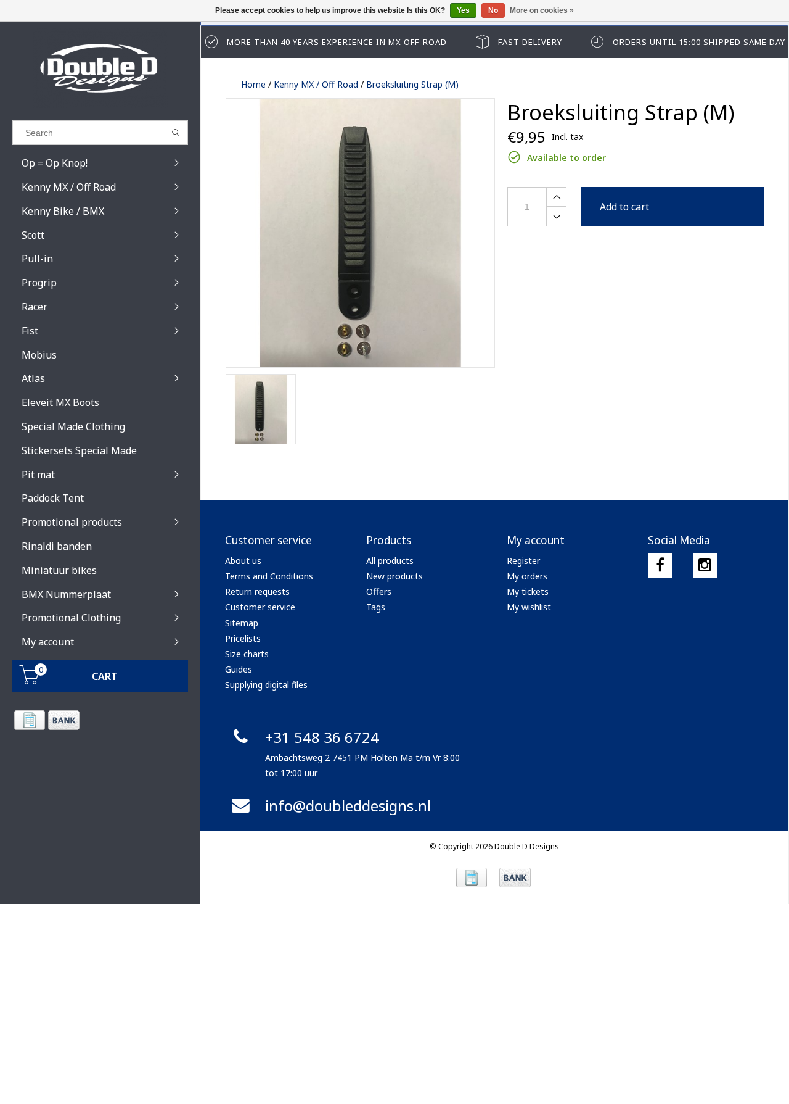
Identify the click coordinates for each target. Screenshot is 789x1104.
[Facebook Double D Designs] (660, 565)
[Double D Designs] (100, 68)
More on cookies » (542, 10)
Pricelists (243, 638)
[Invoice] (29, 720)
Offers (378, 591)
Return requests (257, 591)
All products (390, 561)
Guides (238, 669)
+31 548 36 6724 (322, 737)
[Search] (176, 132)
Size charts (247, 654)
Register (523, 561)
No (493, 10)
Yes (463, 10)
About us (243, 561)
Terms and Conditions (269, 576)
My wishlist (529, 607)
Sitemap (241, 623)
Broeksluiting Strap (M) (412, 84)
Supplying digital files (266, 685)
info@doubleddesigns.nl (348, 805)
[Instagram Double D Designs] (705, 565)
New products (394, 576)
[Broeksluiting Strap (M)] (360, 233)
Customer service (260, 607)
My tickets (528, 591)
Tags (375, 607)
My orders (527, 576)
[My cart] (29, 681)
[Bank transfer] (63, 720)
